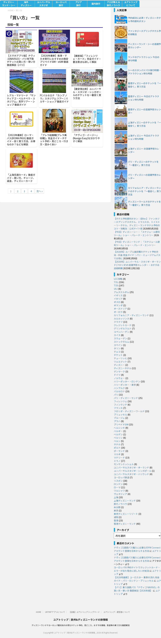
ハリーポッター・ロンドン (127, 381)
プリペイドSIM (121, 424)
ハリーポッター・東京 (125, 384)
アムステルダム (121, 292)
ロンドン (118, 484)
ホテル (117, 444)
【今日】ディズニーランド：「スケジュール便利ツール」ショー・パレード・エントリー (137, 243)
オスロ (117, 302)
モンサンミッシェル (124, 464)
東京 (116, 510)
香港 (116, 520)
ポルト (117, 447)
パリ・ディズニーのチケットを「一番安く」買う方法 (143, 163)
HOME (38, 612)
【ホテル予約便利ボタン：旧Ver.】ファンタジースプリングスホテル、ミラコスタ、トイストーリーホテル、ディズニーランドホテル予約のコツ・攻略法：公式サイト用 (137, 223)
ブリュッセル (120, 414)
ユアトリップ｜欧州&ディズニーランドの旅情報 (80, 619)
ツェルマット (120, 361)
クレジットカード (122, 325)
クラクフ (118, 321)
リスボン (118, 480)
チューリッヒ (120, 358)
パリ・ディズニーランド (126, 398)
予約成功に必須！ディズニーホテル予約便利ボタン (144, 19)
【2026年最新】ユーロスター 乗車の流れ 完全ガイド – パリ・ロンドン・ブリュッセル (136, 579)
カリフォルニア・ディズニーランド (131, 315)
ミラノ (117, 460)
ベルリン (118, 437)
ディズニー (119, 364)
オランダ (118, 305)
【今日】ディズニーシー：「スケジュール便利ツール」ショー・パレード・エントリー (137, 233)
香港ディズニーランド (125, 523)
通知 (116, 517)
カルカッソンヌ (121, 318)
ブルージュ (119, 417)
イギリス (118, 295)
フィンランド (120, 404)
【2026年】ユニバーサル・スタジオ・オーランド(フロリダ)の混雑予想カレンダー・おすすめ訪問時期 (137, 265)
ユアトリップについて (130, 3)
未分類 (117, 507)
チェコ (117, 351)
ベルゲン (118, 434)
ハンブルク (119, 388)
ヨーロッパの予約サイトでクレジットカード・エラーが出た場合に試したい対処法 (137, 569)
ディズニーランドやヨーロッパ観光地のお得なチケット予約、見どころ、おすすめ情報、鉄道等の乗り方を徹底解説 (81, 625)
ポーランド (119, 450)
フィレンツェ (120, 401)
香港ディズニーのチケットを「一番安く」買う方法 (144, 85)
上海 (116, 497)
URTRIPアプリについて (55, 612)
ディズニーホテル (122, 368)
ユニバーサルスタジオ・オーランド (131, 467)
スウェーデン (120, 338)
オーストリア (120, 308)
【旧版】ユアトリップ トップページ (84, 612)
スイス (117, 335)
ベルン (117, 441)
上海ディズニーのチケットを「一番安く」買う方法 (144, 124)
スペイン (118, 345)
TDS (116, 285)
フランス (118, 407)
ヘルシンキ (119, 427)
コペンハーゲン (121, 331)
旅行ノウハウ (120, 503)
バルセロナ (119, 391)
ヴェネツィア (120, 494)
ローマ (117, 487)
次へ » (39, 191)
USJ (116, 288)
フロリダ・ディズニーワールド (129, 411)
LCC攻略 (118, 278)
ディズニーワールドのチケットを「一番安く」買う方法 (144, 203)
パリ (116, 394)
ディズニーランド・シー (8, 3)
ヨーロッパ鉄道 (121, 477)
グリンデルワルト (122, 328)
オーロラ (118, 311)
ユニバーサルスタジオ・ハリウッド (131, 474)
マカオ (117, 454)
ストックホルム (121, 341)
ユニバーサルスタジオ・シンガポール (132, 470)
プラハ (117, 421)
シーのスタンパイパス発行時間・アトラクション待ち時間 (144, 72)
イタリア (118, 298)
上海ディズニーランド (125, 500)
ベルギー (118, 431)
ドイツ (117, 374)
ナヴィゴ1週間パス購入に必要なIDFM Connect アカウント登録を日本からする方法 (137, 549)
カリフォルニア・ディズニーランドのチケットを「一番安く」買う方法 (144, 191)
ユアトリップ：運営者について (116, 612)
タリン (117, 348)
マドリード (119, 457)
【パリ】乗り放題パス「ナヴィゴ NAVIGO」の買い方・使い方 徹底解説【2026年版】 (137, 589)
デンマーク (119, 371)
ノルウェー (119, 378)
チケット (118, 355)
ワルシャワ (119, 490)
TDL (116, 282)
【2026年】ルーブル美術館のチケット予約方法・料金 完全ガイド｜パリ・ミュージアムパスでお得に (137, 255)
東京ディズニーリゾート (126, 513)
